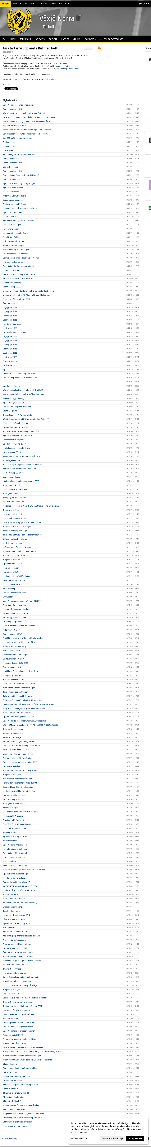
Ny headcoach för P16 (12, 514)
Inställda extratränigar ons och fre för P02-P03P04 (24, 870)
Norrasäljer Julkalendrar (13, 766)
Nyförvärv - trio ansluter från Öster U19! (19, 469)
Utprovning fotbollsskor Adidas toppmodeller (22, 1118)
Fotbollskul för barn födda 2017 (16, 299)
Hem (6, 4)
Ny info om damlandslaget (14, 878)
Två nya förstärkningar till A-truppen (18, 696)
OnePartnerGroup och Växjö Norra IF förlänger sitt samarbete (28, 704)
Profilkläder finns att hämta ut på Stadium (20, 671)
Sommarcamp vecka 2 (12, 159)
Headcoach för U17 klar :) (14, 580)
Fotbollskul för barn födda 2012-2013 (19, 684)
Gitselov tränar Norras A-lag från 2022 (19, 373)
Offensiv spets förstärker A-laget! (17, 547)
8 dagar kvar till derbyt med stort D (17, 1076)
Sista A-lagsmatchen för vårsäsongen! (19, 626)
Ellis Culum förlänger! (12, 225)
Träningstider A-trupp (12, 969)
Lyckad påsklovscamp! (13, 907)
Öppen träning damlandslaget (15, 874)
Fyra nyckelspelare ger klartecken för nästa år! (22, 464)
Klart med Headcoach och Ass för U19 (19, 551)
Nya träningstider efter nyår (14, 973)
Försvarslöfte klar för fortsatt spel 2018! (20, 783)
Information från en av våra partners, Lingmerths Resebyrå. (27, 1060)
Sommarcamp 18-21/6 (12, 634)
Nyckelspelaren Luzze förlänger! (16, 448)
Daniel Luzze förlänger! (13, 200)
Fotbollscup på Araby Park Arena (17, 423)
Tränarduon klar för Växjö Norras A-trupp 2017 (22, 1006)
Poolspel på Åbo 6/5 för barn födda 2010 (20, 890)
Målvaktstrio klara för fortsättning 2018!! (20, 770)
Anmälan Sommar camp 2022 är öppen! (20, 274)
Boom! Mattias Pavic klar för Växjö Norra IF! (21, 175)
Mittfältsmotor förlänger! (13, 543)
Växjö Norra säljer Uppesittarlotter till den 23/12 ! (23, 390)
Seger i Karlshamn (10, 167)
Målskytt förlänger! (11, 568)
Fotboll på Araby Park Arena (15, 489)
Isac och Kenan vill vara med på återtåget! (20, 985)
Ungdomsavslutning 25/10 (14, 444)
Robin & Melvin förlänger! (13, 241)
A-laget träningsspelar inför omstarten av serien (23, 1047)
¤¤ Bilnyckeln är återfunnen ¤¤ (16, 1093)
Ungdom (29, 4)
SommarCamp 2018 (11, 650)
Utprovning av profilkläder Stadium (17, 1122)
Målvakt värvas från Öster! (14, 555)
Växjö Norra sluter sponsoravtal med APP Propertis (24, 721)
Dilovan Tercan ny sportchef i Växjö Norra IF (21, 258)
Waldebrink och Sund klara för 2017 (18, 981)
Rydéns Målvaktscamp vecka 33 (16, 613)
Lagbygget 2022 (10, 307)
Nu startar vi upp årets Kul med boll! (30, 48)
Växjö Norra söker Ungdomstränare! (18, 105)
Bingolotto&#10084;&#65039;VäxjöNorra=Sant (22, 700)
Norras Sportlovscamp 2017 (15, 948)
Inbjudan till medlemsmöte (14, 125)
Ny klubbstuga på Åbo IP (13, 402)
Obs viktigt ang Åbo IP (12, 622)
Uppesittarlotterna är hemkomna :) (17, 427)
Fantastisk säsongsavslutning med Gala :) (21, 431)
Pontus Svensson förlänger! (14, 204)
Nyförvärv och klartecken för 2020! (17, 435)
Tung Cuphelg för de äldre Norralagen (19, 688)
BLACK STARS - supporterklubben (17, 138)
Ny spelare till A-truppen (13, 816)
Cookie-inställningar (10, 1139)
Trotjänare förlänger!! (12, 774)
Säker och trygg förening (13, 398)
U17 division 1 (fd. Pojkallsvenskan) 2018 (20, 812)
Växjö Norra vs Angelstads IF (15, 845)
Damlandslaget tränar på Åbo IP (16, 882)
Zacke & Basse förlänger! (13, 245)
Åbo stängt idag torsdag (13, 1097)
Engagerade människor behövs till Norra (20, 1039)
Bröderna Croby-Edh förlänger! (16, 249)
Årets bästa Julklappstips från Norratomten (21, 977)
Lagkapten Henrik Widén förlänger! (18, 576)
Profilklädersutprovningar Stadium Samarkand (22, 960)
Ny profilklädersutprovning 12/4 (16, 915)
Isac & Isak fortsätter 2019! (14, 518)
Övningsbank (8, 597)
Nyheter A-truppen (10, 808)
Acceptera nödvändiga (112, 1138)
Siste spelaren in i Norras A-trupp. (17, 944)
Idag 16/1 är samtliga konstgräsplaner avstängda (24, 708)
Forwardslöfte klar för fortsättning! (17, 758)
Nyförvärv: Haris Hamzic (13, 187)
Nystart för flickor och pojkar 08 (16, 923)
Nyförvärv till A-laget (11, 630)
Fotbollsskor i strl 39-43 (13, 1035)
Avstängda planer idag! (13, 733)
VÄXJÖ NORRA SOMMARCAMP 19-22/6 (20, 886)
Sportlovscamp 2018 (12, 667)
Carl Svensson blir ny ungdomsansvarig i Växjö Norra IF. (26, 134)
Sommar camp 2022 (11, 287)
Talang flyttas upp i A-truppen (15, 498)
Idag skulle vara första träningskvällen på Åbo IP (23, 1113)
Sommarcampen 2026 (12, 109)
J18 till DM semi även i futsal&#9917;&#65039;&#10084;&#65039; (30, 725)
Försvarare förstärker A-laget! (15, 655)
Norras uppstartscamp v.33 (14, 617)
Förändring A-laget (11, 270)
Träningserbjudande (11, 493)
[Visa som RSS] (99, 48)
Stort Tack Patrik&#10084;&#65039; (18, 824)
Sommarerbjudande (11, 477)
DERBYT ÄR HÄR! (10, 1072)
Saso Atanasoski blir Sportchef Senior (19, 1014)
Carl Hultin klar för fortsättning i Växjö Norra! (21, 746)
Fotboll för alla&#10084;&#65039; (17, 712)
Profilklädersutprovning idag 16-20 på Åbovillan (23, 638)
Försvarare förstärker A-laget (15, 605)
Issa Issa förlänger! (11, 192)
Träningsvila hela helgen (13, 729)
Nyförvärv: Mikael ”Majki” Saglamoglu (19, 183)
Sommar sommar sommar (14, 857)
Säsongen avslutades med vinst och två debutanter (24, 998)
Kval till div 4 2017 (10, 1018)
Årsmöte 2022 (9, 303)
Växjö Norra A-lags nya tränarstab (17, 407)
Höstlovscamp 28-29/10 (13, 452)
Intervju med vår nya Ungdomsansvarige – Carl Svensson (27, 130)
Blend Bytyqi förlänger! (12, 237)
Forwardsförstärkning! (12, 283)
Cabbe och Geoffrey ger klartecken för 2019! (22, 522)
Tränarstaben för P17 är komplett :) (17, 415)
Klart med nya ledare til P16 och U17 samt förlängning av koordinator (32, 506)
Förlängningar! (9, 142)
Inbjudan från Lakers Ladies (15, 502)
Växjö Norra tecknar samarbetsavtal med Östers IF (24, 113)
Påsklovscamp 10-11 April (14, 919)
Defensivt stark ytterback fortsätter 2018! (20, 762)
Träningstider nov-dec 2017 (14, 803)
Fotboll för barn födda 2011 (15, 898)
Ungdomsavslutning (11, 386)
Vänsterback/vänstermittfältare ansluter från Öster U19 (26, 419)
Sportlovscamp (9, 927)
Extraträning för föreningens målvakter (19, 154)
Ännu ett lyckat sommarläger (15, 865)
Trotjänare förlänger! (11, 560)
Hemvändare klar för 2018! (14, 795)
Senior (16, 4)
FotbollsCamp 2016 (11, 1089)
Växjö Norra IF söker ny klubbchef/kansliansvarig (24, 394)
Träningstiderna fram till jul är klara (17, 1002)
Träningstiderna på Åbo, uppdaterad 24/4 (20, 903)
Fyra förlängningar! (11, 229)
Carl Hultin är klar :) (11, 994)
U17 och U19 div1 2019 (12, 584)
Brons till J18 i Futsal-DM (13, 679)
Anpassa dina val (79, 1138)
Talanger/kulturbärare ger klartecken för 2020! (22, 456)
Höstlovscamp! (9, 588)
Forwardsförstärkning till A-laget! (17, 609)
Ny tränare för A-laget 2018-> (15, 836)
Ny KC (5, 369)
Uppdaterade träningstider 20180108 (18, 717)
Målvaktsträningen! (11, 894)
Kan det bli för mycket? (13, 324)
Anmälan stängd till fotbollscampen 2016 (20, 1085)
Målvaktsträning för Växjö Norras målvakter (21, 1105)
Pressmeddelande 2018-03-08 (15, 663)
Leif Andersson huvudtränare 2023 (17, 254)
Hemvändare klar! (10, 572)
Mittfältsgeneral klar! (11, 460)
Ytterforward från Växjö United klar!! (18, 754)
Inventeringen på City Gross (14, 1043)
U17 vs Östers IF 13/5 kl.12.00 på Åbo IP (20, 642)
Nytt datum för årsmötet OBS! (15, 932)
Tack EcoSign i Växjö (11, 911)
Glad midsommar (10, 1064)
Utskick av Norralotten (12, 1080)
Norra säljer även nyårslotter (15, 332)
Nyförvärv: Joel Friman (12, 212)
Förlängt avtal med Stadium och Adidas (20, 208)
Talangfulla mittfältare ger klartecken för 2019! (22, 535)
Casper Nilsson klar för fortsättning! (18, 787)
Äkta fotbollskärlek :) (12, 1101)
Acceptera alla (135, 1138)
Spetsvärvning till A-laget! (13, 659)
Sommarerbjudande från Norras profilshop (21, 1068)
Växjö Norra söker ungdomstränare (18, 1027)
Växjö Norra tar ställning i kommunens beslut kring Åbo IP (27, 121)
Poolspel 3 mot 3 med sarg (14, 646)
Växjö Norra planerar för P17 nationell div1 (20, 378)
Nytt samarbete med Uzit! (13, 262)
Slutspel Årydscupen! (12, 675)
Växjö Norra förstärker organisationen (19, 1031)
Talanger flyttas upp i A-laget (15, 531)
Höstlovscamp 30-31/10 (13, 799)
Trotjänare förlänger (11, 989)
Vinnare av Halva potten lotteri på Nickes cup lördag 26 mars (28, 291)
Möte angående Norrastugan (15, 1126)
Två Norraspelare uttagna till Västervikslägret (22, 1056)
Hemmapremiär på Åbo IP (14, 1109)
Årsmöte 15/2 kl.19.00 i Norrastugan (18, 952)
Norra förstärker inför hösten (15, 849)
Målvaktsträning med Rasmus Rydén (18, 956)
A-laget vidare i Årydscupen (14, 940)
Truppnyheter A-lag (11, 510)
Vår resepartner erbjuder (13, 440)
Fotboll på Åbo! (9, 861)
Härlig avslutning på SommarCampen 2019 (21, 481)
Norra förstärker (10, 841)
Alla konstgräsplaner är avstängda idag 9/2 (21, 936)
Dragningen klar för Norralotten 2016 (18, 1023)
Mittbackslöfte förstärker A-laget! (17, 526)
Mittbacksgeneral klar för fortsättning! (19, 791)
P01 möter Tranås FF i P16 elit (15, 828)
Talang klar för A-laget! (12, 737)
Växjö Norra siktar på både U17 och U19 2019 (22, 601)
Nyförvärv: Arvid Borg (12, 179)
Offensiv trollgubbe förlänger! (15, 539)
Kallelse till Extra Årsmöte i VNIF (16, 750)
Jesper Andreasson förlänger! (15, 233)
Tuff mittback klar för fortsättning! (17, 779)
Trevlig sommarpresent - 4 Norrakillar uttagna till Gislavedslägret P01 (32, 1051)
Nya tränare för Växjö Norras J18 (16, 1010)
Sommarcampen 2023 (12, 163)
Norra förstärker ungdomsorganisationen (20, 741)
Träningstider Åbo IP (11, 485)
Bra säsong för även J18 (13, 820)
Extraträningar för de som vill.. (15, 853)
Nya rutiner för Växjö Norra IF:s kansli (18, 221)
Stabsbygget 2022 (11, 361)
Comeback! (8, 150)
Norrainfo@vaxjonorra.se (68, 69)
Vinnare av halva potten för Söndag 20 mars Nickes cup (26, 295)
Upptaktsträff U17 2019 (13, 564)
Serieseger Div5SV (11, 832)
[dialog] (108, 1130)
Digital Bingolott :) (10, 411)
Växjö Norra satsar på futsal (15, 593)
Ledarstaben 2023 (10, 216)
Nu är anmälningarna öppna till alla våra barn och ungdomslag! (29, 117)
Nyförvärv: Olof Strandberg (14, 196)
